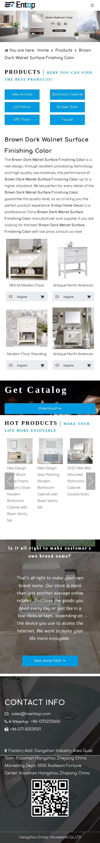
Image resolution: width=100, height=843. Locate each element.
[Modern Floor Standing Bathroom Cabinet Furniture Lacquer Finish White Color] (26, 328)
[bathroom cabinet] (50, 26)
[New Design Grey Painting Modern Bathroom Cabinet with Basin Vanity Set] (50, 451)
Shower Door (67, 107)
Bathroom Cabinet (67, 94)
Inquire (22, 297)
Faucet (67, 119)
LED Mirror (22, 107)
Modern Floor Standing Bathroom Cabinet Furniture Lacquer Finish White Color (27, 354)
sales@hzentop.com (30, 714)
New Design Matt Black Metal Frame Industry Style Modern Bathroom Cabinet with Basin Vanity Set (18, 494)
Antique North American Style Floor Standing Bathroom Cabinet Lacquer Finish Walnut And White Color (73, 354)
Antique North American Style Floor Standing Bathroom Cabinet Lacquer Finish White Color (73, 285)
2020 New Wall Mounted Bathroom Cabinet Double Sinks (79, 481)
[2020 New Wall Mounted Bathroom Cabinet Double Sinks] (80, 451)
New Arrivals (22, 94)
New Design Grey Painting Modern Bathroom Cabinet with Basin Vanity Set (48, 487)
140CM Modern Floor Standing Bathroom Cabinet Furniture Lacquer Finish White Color (26, 285)
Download (48, 408)
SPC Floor (22, 119)
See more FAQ (48, 661)
